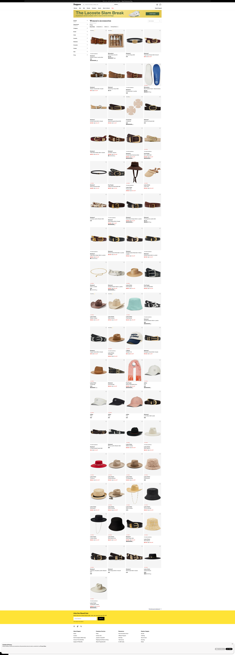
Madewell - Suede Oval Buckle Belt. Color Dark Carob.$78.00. (152, 110)
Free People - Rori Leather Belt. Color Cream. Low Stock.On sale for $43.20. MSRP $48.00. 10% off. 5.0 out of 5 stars (152, 143)
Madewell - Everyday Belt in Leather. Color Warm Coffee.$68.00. (134, 78)
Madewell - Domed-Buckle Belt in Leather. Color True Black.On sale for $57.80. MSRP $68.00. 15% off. (152, 243)
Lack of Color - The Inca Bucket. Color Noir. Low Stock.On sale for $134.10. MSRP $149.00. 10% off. (152, 497)
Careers (75, 635)
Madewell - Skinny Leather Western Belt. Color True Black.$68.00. (116, 435)
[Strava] (81, 626)
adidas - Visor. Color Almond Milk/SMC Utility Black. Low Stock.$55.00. (98, 404)
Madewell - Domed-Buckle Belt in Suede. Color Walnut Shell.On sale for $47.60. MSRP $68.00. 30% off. (98, 110)
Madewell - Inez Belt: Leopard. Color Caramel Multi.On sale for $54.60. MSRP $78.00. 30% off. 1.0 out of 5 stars (116, 143)
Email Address (78, 618)
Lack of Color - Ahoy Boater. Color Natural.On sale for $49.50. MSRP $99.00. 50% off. (98, 497)
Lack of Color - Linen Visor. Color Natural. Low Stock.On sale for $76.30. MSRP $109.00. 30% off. (152, 176)
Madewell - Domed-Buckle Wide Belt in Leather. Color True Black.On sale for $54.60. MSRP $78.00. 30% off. (116, 243)
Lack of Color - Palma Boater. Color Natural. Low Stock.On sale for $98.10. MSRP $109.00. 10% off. (134, 276)
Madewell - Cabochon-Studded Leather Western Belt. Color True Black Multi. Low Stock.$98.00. (98, 560)
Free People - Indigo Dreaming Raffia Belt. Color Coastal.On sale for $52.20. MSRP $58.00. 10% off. (116, 176)
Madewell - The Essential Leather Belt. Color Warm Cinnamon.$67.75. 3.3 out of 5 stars (152, 209)
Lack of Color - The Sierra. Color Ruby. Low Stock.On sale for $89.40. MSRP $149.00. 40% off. (98, 467)
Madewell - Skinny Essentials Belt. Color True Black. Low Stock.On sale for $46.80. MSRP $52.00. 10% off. (98, 176)
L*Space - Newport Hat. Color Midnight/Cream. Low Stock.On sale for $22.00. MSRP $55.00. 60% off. (134, 341)
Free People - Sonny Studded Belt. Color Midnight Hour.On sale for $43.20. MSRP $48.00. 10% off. (152, 276)
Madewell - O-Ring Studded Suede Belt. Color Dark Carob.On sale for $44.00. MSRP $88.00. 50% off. (98, 435)
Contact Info (98, 635)
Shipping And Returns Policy (102, 639)
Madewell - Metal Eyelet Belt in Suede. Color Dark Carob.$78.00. (134, 560)
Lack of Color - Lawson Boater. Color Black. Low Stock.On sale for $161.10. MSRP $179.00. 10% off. (98, 528)
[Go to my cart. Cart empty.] (160, 4)
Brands (142, 633)
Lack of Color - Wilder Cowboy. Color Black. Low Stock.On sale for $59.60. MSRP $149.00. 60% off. (134, 435)
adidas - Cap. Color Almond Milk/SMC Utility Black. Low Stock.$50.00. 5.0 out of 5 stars (152, 373)
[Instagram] (74, 626)
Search (116, 4)
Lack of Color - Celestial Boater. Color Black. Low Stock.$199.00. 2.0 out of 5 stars (152, 560)
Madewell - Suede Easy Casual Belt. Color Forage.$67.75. (116, 78)
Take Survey (121, 639)
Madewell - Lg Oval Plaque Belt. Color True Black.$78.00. (134, 45)
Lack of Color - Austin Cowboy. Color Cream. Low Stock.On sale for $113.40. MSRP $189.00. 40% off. (116, 497)
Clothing (143, 635)
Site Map (120, 637)
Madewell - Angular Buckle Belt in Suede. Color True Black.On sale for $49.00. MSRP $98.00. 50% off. (98, 341)
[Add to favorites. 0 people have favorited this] (106, 31)
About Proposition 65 (100, 641)
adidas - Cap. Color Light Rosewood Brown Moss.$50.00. (134, 404)
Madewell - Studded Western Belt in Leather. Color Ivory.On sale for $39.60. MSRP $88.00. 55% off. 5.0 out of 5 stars (116, 276)
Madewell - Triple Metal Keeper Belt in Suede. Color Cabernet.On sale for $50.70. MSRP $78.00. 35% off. (98, 143)
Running (143, 639)
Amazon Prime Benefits (78, 639)
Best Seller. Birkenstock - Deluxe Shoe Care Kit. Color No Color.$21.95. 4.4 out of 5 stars (116, 45)
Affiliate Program (122, 635)
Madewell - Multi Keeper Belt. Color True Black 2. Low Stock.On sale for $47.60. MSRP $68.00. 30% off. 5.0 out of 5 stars (134, 528)
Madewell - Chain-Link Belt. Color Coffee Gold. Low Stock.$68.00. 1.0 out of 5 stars (98, 276)
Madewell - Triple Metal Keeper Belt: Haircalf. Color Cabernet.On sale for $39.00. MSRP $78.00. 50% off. (152, 45)
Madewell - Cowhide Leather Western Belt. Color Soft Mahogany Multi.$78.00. (98, 209)
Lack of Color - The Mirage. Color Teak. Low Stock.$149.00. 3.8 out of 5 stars (98, 373)
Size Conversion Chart (123, 633)
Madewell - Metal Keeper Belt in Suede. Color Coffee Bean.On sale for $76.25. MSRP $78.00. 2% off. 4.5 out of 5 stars (116, 209)
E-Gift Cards (121, 641)
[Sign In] (157, 4)
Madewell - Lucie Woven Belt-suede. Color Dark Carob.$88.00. (152, 404)
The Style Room (114, 26)
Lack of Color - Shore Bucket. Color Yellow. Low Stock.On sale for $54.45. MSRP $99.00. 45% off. (152, 528)
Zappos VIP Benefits (77, 641)
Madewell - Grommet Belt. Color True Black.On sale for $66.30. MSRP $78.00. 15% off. (116, 373)
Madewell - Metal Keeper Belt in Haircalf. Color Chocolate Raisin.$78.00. (116, 560)
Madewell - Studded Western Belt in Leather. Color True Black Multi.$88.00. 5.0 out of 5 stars (152, 308)
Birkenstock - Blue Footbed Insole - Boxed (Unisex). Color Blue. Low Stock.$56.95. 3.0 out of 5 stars (152, 78)
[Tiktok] (77, 626)
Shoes (142, 641)
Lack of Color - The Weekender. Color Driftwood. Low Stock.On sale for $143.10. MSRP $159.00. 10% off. (134, 467)
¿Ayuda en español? (100, 637)
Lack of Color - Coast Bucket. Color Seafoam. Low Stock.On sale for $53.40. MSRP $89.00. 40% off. (134, 308)
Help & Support (158, 8)
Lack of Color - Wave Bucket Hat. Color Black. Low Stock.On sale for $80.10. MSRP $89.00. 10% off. (116, 528)
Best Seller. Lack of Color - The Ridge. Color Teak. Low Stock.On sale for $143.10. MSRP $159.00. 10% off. (116, 341)
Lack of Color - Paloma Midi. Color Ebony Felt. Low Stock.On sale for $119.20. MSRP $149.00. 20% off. (134, 176)
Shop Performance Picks (126, 1)
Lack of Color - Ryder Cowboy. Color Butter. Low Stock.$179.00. (134, 497)
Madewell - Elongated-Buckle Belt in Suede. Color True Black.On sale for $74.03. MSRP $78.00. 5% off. (152, 341)
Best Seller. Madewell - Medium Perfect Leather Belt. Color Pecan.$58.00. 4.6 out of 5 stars (98, 45)
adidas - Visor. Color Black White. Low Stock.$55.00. (116, 404)
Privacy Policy (43, 646)
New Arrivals (144, 637)
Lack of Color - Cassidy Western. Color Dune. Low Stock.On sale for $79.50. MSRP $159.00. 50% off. (116, 467)
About (74, 633)
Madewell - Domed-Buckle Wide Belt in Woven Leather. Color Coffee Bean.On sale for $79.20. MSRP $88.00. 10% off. (134, 243)
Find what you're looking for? (154, 609)
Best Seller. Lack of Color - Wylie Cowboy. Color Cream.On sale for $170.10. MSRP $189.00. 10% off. (116, 308)
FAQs (97, 633)
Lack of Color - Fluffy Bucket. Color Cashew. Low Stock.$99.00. (152, 467)
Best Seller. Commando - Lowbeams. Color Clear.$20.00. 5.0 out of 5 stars (134, 110)
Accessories (99, 26)
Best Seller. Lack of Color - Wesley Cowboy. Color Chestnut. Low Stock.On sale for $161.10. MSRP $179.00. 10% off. (98, 308)
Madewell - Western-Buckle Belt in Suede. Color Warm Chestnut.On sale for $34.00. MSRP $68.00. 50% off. (98, 78)
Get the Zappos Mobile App (79, 637)
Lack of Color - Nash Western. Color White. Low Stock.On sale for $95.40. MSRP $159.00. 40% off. (152, 435)
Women (106, 26)
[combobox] (97, 4)
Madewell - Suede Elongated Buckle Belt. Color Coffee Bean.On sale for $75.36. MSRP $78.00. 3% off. (116, 110)
